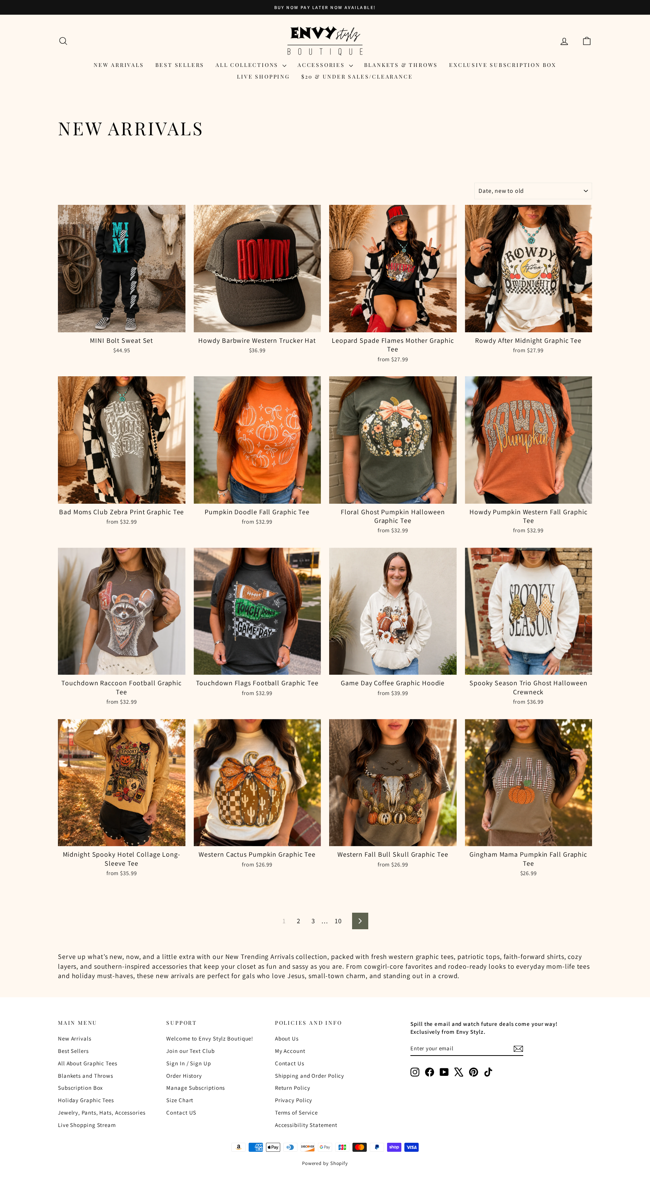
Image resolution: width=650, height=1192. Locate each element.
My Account (290, 1050)
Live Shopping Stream (87, 1124)
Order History (184, 1075)
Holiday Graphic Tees (86, 1100)
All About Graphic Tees (87, 1063)
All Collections (248, 64)
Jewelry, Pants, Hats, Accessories (102, 1112)
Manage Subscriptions (195, 1087)
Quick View (121, 324)
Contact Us (289, 1063)
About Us (287, 1038)
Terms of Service (296, 1112)
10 (338, 920)
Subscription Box (80, 1087)
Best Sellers (180, 64)
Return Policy (292, 1087)
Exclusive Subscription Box (502, 64)
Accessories (322, 64)
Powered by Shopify (325, 1163)
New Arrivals (119, 64)
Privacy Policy (294, 1100)
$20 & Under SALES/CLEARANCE (357, 76)
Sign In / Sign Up (188, 1063)
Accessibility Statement (306, 1124)
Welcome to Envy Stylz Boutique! (209, 1038)
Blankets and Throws (85, 1075)
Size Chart (179, 1100)
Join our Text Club (190, 1050)
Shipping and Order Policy (310, 1075)
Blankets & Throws (401, 64)
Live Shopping (263, 76)
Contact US (181, 1112)
